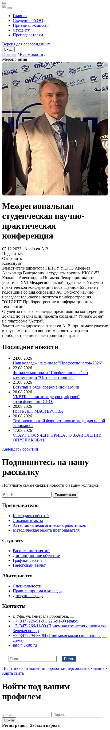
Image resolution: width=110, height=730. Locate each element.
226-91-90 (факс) (63, 621)
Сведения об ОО (28, 20)
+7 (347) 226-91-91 (29, 621)
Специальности (27, 586)
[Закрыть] (4, 3)
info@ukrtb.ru (25, 645)
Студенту (21, 30)
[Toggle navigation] (9, 8)
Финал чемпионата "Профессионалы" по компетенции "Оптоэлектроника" (50, 375)
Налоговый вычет (29, 565)
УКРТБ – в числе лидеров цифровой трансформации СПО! (46, 399)
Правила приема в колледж (37, 591)
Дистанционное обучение (36, 555)
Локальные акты (28, 520)
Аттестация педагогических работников (49, 525)
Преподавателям (28, 35)
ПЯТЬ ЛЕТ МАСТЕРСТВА (38, 411)
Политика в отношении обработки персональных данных (55, 668)
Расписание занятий (31, 550)
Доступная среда (28, 595)
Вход (8, 49)
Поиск (69, 659)
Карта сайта (13, 673)
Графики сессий (27, 560)
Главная (20, 15)
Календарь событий (20, 449)
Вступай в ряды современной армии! (47, 387)
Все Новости (31, 54)
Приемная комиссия (31, 25)
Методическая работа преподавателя (46, 530)
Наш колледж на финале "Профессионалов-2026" (58, 363)
